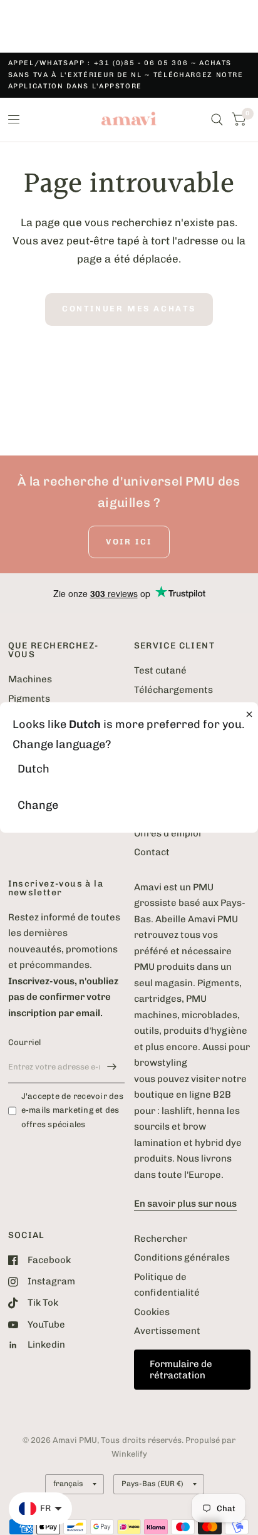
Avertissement (167, 1330)
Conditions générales (182, 1257)
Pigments (29, 698)
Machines (30, 679)
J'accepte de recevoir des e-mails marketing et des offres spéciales (72, 1110)
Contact (152, 852)
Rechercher (160, 1238)
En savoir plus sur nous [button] (185, 1203)
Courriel (24, 1042)
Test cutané (160, 670)
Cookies (152, 1312)
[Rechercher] (217, 120)
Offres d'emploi (167, 833)
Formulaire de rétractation (181, 1369)
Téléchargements (173, 689)
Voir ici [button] (129, 541)
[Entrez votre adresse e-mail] (112, 1067)
